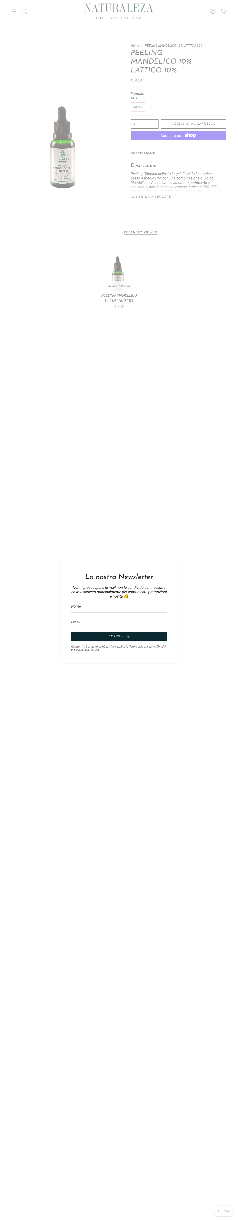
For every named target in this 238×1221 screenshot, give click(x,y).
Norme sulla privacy (141, 646)
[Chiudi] (171, 565)
